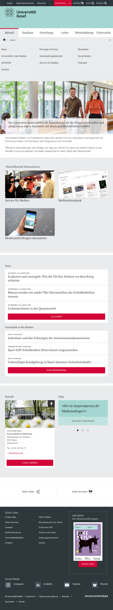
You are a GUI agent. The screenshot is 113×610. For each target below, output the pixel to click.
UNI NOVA (6, 62)
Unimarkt (9, 527)
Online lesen (87, 564)
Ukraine (5, 69)
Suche (88, 4)
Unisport (8, 543)
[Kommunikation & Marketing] (51, 403)
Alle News (56, 316)
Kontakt (21, 602)
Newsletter (83, 49)
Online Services (11, 522)
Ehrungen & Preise (49, 49)
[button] (30, 492)
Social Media (84, 56)
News (4, 49)
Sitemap (65, 596)
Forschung (46, 33)
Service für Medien (49, 62)
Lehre (65, 33)
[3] (88, 430)
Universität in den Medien (14, 56)
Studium (27, 33)
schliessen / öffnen (109, 40)
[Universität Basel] (20, 12)
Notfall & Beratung (13, 532)
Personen (99, 4)
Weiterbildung (84, 33)
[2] (83, 430)
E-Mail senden (29, 462)
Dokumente (41, 3)
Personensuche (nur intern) (51, 522)
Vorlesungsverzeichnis (48, 538)
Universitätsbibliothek (14, 538)
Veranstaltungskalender (51, 56)
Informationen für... (62, 3)
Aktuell (9, 33)
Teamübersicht (15, 453)
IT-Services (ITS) (46, 527)
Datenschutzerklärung (48, 596)
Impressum (30, 596)
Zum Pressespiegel (56, 370)
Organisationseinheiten (25, 3)
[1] (78, 430)
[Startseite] (4, 40)
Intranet (42, 543)
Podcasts (82, 62)
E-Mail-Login (10, 517)
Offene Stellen (45, 517)
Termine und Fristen (47, 532)
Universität (103, 33)
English (10, 3)
